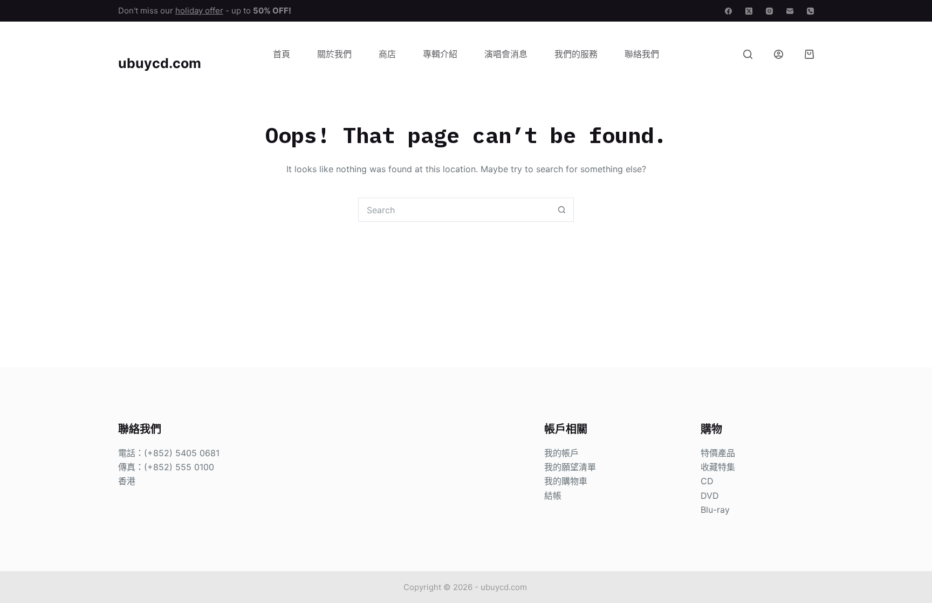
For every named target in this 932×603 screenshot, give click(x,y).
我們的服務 (576, 54)
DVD (710, 495)
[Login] (778, 54)
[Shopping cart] (809, 54)
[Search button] (561, 209)
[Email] (789, 11)
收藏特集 (718, 467)
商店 (387, 54)
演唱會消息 (505, 54)
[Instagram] (769, 11)
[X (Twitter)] (748, 11)
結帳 (552, 495)
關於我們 (334, 54)
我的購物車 (565, 481)
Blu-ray (715, 509)
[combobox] (454, 210)
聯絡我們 (642, 54)
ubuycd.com (159, 63)
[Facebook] (728, 11)
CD (707, 481)
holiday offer (199, 10)
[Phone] (810, 11)
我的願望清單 (570, 467)
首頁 (281, 54)
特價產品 (718, 453)
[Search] (747, 54)
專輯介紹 (440, 54)
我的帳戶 (561, 453)
